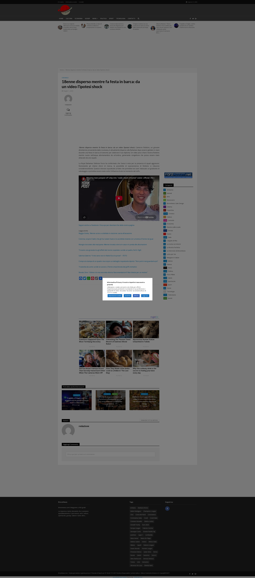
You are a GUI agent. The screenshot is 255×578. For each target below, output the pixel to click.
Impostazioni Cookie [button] (115, 296)
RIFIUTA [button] (136, 296)
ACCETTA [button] (127, 296)
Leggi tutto (145, 295)
